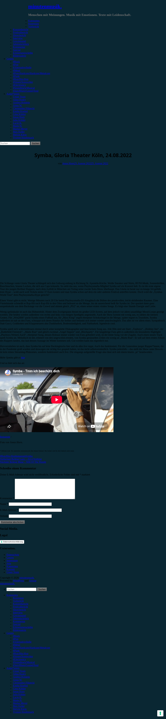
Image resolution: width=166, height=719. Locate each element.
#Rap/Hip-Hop (20, 79)
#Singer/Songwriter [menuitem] (23, 656)
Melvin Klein (20, 134)
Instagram (5, 436)
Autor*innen (12, 93)
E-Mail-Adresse (9, 510)
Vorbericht (33, 26)
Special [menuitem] (16, 624)
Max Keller (19, 131)
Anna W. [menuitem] (17, 679)
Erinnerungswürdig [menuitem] (23, 627)
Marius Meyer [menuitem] (20, 703)
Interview (18, 38)
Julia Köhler (19, 120)
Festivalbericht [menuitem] (20, 606)
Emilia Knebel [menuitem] (20, 685)
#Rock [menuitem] (16, 636)
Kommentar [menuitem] (19, 621)
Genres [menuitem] (10, 633)
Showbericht (19, 35)
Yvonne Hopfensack (23, 137)
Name (4, 504)
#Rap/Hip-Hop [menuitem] (20, 653)
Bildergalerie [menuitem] (19, 630)
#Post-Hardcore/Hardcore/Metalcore (31, 73)
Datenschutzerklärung (13, 542)
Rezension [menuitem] (18, 598)
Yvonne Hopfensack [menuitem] (23, 712)
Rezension (33, 23)
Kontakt (10, 569)
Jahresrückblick (21, 44)
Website (4, 516)
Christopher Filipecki (24, 108)
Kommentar (19, 47)
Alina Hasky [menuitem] (19, 674)
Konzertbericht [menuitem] (20, 603)
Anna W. (17, 105)
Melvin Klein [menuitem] (20, 709)
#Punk (16, 76)
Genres (10, 58)
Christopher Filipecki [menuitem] (24, 682)
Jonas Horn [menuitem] (19, 691)
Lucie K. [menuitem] (17, 697)
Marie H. (17, 126)
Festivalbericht (20, 32)
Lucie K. (17, 123)
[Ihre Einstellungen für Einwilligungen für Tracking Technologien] (160, 713)
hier (23, 357)
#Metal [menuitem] (16, 644)
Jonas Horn (19, 117)
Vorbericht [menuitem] (18, 601)
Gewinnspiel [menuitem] (19, 615)
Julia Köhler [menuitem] (19, 694)
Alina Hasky (19, 99)
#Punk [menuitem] (16, 650)
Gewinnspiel (19, 41)
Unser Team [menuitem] (19, 671)
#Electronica (19, 85)
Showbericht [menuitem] (19, 609)
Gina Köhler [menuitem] (19, 688)
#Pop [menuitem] (15, 639)
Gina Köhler (19, 114)
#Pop (15, 64)
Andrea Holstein (21, 102)
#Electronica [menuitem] (19, 659)
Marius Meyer (20, 128)
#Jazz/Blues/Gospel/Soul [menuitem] (25, 665)
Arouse (32, 580)
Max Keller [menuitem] (19, 706)
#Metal (16, 70)
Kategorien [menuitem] (12, 595)
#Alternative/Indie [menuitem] (22, 641)
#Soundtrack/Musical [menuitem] (24, 662)
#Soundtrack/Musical (24, 88)
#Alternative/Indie (22, 67)
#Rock (16, 61)
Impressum (12, 560)
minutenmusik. (45, 6)
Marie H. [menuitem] (17, 700)
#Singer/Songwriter (23, 82)
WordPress (18, 580)
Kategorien (34, 20)
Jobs (8, 563)
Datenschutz (12, 554)
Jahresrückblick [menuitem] (21, 618)
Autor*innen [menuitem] (12, 668)
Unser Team (19, 96)
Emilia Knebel (20, 111)
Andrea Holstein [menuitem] (21, 676)
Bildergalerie (19, 55)
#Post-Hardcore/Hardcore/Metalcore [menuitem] (31, 647)
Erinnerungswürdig (23, 52)
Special (16, 50)
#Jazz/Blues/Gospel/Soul (25, 90)
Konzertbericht (20, 29)
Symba (29, 456)
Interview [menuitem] (18, 612)
